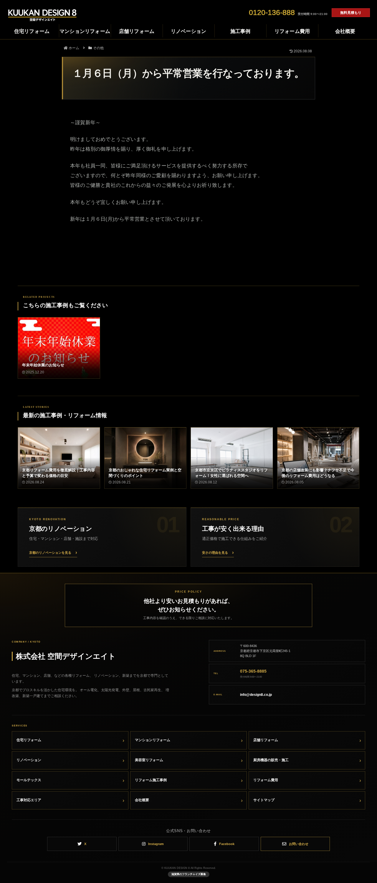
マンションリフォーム (152, 740)
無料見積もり (350, 13)
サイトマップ (264, 800)
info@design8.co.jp (256, 695)
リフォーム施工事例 (151, 780)
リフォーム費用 (265, 780)
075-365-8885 (253, 671)
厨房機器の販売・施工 (271, 760)
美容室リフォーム (149, 760)
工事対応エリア (28, 800)
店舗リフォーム (265, 740)
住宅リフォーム (28, 740)
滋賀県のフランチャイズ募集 (188, 874)
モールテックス (28, 780)
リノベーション (28, 760)
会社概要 (142, 800)
